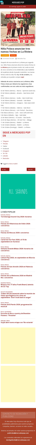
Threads (5, 144)
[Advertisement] (18, 346)
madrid (15, 164)
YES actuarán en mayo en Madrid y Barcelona (6, 169)
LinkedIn (5, 156)
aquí (22, 77)
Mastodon (6, 158)
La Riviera (4, 67)
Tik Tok (5, 153)
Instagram (6, 151)
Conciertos (5, 55)
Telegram (6, 141)
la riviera (10, 164)
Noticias (13, 55)
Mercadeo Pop (21, 58)
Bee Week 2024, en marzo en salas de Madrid (31, 169)
